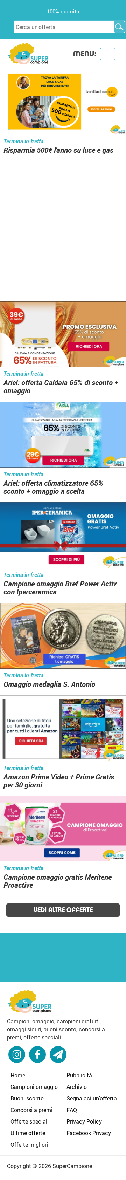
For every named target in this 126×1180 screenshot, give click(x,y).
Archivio (76, 1087)
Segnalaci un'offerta (91, 1098)
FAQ (71, 1110)
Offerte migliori (29, 1144)
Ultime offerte (27, 1133)
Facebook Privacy (88, 1133)
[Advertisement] (63, 225)
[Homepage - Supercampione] (29, 1000)
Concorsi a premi (31, 1110)
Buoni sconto (27, 1098)
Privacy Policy (84, 1121)
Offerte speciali (29, 1121)
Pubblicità (79, 1075)
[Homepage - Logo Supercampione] (28, 53)
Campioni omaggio (34, 1087)
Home (17, 1075)
